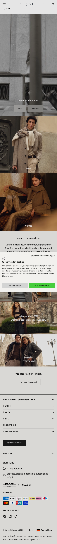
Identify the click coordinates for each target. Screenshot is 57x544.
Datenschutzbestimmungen (42, 255)
